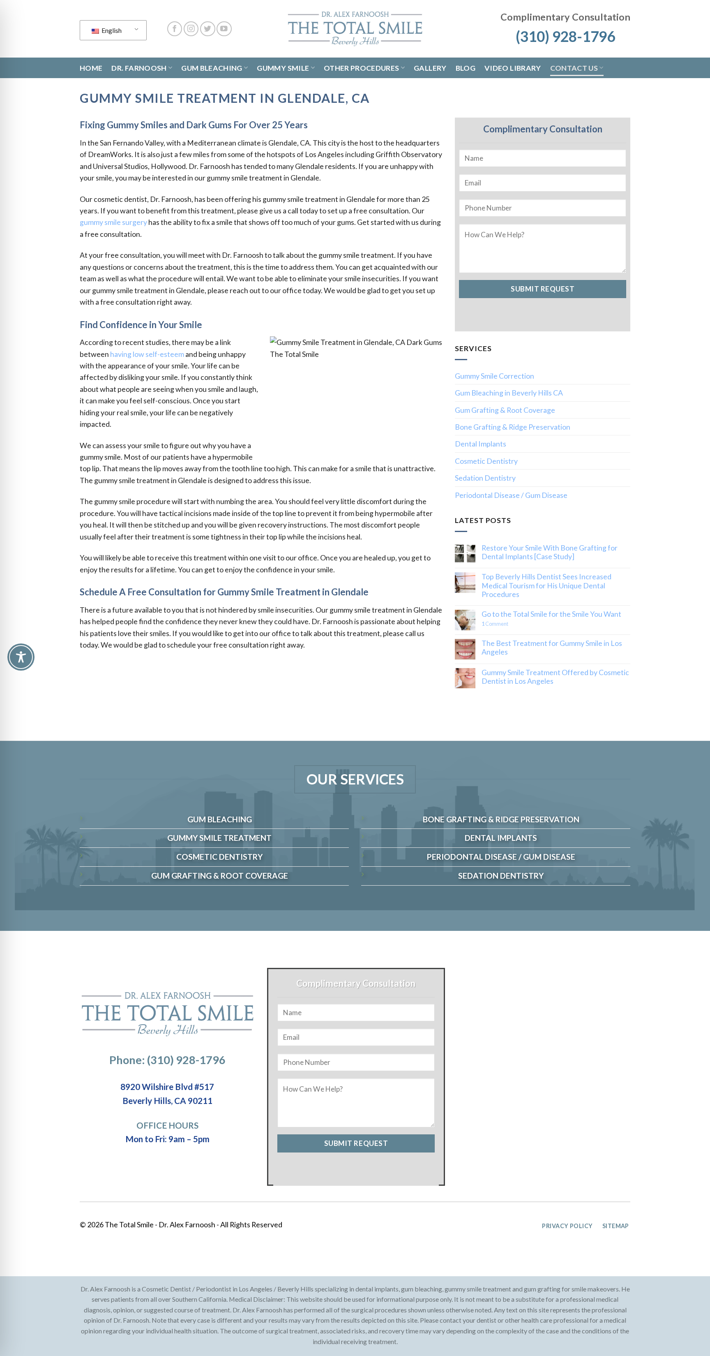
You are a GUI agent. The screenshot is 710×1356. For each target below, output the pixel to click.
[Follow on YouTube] (224, 29)
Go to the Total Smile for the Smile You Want (551, 614)
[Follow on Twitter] (207, 29)
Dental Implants (480, 443)
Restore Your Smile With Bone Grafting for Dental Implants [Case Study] (550, 552)
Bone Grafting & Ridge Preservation (512, 426)
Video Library (512, 67)
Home (91, 67)
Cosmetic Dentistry (486, 460)
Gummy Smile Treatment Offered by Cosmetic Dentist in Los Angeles (555, 676)
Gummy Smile (283, 67)
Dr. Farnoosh (138, 67)
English (111, 30)
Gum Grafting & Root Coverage (505, 409)
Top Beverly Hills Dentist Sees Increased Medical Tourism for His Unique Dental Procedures (546, 585)
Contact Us (574, 67)
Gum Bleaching (211, 67)
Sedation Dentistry (485, 477)
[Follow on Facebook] (174, 29)
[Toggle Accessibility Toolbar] (21, 657)
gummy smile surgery (113, 222)
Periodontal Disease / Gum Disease (511, 495)
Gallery (430, 67)
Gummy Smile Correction (494, 375)
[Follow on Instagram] (191, 29)
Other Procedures (361, 67)
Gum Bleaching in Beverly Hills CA (509, 392)
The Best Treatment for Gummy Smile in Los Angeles (552, 647)
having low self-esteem (147, 354)
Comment (495, 624)
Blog (465, 67)
